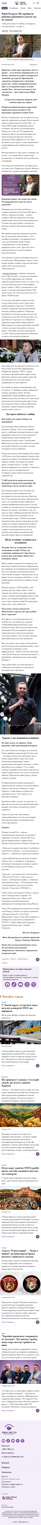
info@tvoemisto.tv (8, 1453)
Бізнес (4, 8)
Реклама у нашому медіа (11, 1479)
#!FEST (13, 959)
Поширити (33, 64)
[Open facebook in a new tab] (7, 984)
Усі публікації (13, 8)
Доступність (6, 1481)
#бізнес (4, 963)
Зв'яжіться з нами (8, 1487)
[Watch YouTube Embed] (20, 185)
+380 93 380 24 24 (8, 1449)
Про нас (5, 1476)
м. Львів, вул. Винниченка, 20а (12, 1457)
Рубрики (6, 1467)
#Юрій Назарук (22, 959)
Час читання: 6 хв (16, 31)
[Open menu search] (34, 3)
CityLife (23, 8)
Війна (29, 8)
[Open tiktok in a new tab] (13, 984)
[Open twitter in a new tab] (33, 984)
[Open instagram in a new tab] (27, 984)
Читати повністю (8, 1065)
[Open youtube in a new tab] (20, 984)
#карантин (5, 959)
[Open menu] (37, 3)
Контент (5, 1462)
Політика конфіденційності (12, 1484)
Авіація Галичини (10, 273)
